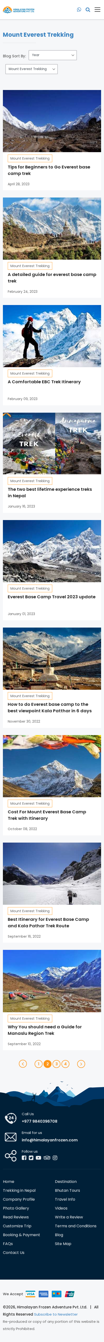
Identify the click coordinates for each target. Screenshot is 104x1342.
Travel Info (65, 1199)
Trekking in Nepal (19, 1190)
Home (8, 1181)
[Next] (81, 1064)
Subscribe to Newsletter (56, 1314)
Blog (59, 1235)
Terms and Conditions (76, 1226)
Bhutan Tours (67, 1190)
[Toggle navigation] (95, 9)
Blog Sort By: (14, 56)
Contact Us (13, 1252)
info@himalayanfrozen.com (50, 1140)
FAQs (8, 1243)
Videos (61, 1208)
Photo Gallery (16, 1208)
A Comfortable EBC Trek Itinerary (44, 382)
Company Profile (19, 1199)
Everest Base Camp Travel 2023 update (52, 597)
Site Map (63, 1243)
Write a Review (69, 1217)
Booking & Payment (21, 1235)
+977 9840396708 (39, 1121)
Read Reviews (16, 1217)
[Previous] (23, 1064)
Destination (66, 1181)
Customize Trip (17, 1226)
